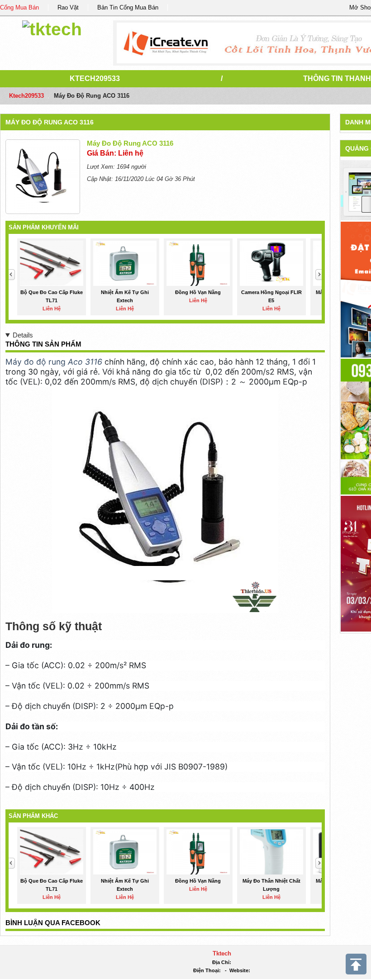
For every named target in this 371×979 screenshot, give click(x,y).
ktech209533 (95, 78)
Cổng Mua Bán (19, 7)
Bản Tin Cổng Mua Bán (127, 7)
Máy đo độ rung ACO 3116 (49, 122)
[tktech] (52, 28)
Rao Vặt (68, 7)
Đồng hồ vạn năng (198, 292)
